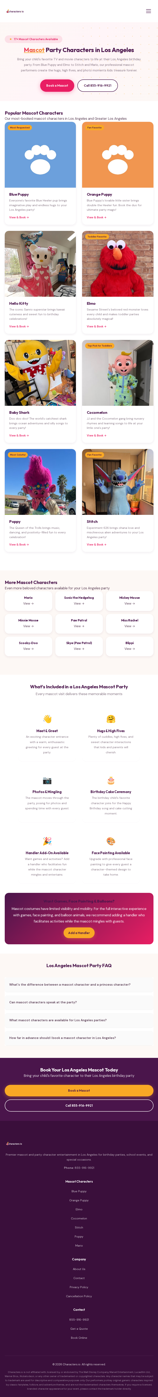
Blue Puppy (79, 1191)
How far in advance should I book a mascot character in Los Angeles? (62, 1038)
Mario (79, 1245)
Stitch (79, 1227)
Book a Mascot (57, 85)
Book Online (79, 1338)
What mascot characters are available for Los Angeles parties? (58, 1020)
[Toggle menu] (148, 11)
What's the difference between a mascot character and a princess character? (69, 985)
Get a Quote (79, 1329)
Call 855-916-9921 (97, 85)
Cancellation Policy (79, 1296)
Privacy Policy (79, 1287)
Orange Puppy (79, 1200)
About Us (79, 1269)
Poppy (79, 1236)
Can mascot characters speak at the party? (43, 1002)
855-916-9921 (84, 1168)
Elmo (79, 1209)
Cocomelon (79, 1218)
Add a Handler (79, 933)
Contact (79, 1278)
